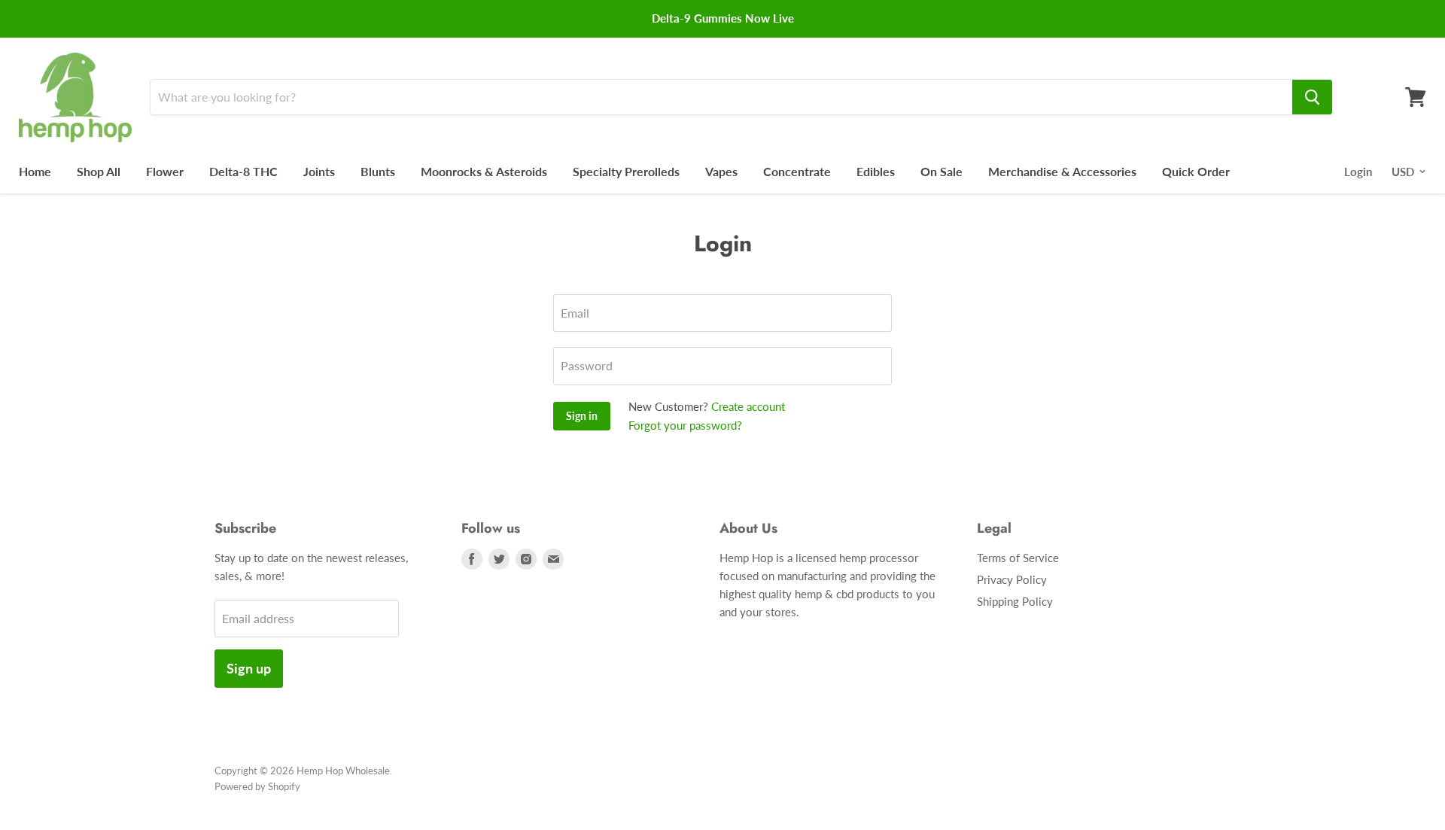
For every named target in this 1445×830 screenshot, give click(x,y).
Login (1358, 171)
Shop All (98, 171)
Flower (165, 171)
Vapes (721, 171)
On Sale (941, 171)
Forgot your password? (685, 425)
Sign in (582, 415)
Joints (319, 171)
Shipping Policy (1015, 601)
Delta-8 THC (243, 171)
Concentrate (797, 171)
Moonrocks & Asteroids (484, 171)
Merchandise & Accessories (1062, 171)
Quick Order (1196, 171)
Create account (748, 406)
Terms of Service (1018, 557)
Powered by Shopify (257, 786)
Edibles (875, 171)
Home (35, 171)
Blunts (377, 171)
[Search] (1312, 97)
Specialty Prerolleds (626, 171)
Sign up (249, 668)
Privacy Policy (1012, 579)
